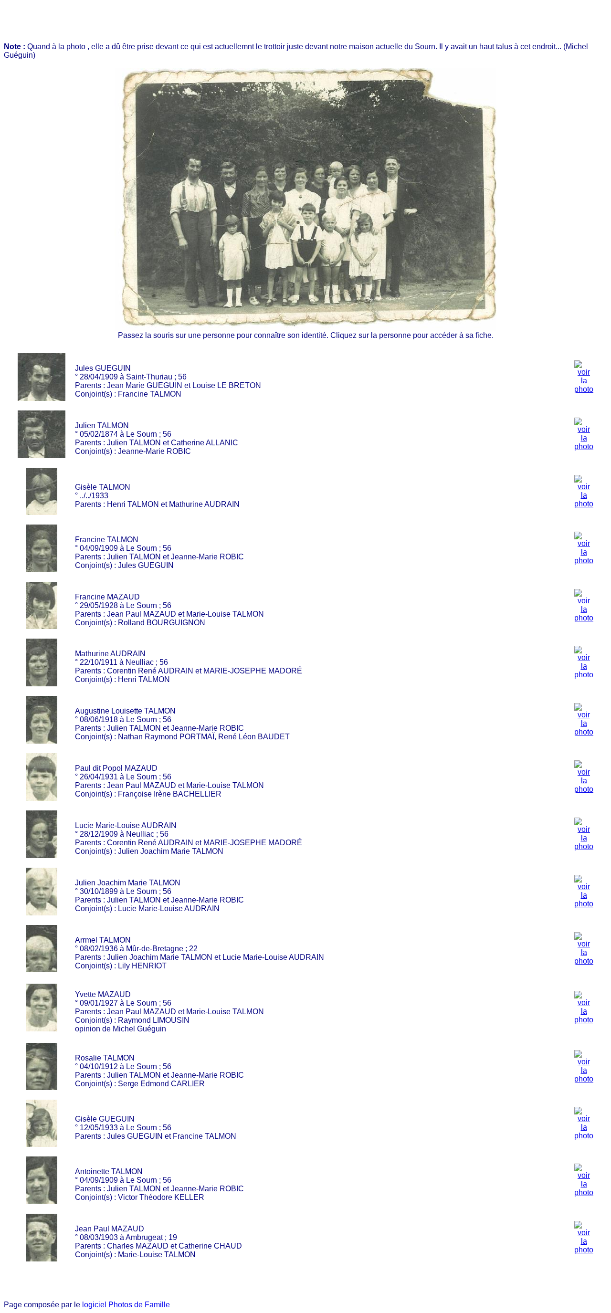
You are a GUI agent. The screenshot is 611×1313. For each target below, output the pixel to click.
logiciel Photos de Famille (126, 1305)
